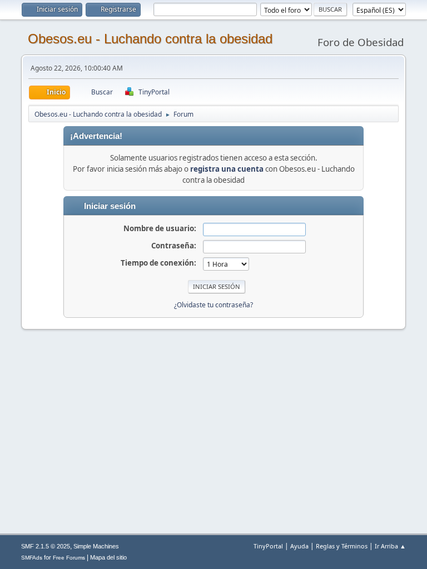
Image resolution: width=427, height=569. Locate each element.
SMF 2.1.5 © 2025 (45, 546)
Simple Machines (96, 546)
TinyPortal (268, 546)
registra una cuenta (227, 169)
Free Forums (69, 558)
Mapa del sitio (108, 557)
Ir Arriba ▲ (390, 546)
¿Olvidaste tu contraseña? (213, 305)
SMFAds (31, 558)
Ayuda (299, 546)
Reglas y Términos (342, 546)
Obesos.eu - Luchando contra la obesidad (150, 38)
